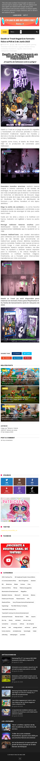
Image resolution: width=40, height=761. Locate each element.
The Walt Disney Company (19, 606)
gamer (28, 44)
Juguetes (21, 47)
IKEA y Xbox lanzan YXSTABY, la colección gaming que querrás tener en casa (19, 416)
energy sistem (17, 627)
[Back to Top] (20, 758)
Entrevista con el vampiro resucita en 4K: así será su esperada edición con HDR (25, 668)
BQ (3, 584)
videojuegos (13, 51)
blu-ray (4, 620)
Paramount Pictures (8, 598)
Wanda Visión (19, 616)
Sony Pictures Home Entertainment (23, 602)
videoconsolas (27, 49)
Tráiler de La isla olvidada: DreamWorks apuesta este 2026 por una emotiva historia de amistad (25, 736)
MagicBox (24, 591)
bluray (11, 620)
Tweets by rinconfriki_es (9, 530)
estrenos (27, 627)
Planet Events (20, 598)
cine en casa (27, 620)
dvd (10, 627)
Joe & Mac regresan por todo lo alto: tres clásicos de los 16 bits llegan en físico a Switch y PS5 (19, 379)
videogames (5, 51)
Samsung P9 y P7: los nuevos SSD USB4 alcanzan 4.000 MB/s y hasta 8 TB (24, 659)
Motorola (25, 595)
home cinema (6, 631)
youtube (22, 634)
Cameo (22, 584)
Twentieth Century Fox (9, 609)
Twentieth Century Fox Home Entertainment (15, 613)
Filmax (15, 588)
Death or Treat (21, 44)
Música (33, 595)
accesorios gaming (9, 406)
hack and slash (13, 47)
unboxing (4, 634)
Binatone (9, 584)
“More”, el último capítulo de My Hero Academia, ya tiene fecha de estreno (24, 727)
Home (5, 32)
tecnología (27, 631)
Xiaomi (33, 616)
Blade (16, 584)
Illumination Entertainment (10, 591)
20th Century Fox (7, 577)
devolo (4, 627)
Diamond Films (6, 588)
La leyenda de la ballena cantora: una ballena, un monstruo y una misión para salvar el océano (24, 712)
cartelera (18, 620)
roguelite (19, 49)
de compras (30, 624)
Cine (29, 584)
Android (33, 580)
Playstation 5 (12, 49)
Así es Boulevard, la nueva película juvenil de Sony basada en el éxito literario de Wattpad (24, 745)
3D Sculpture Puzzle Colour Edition (25, 577)
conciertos (5, 624)
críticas (22, 624)
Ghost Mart (4, 47)
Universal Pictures (7, 616)
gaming (33, 44)
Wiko (27, 616)
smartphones (17, 631)
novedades (4, 49)
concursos (14, 624)
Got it (25, 15)
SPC (28, 598)
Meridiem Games (29, 47)
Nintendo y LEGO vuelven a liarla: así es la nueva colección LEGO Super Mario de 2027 (19, 398)
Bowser (5, 388)
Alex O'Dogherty (23, 580)
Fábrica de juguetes (26, 588)
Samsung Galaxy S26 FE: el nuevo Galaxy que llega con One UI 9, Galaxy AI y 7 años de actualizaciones (25, 692)
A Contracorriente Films (9, 580)
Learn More (17, 15)
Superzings (5, 606)
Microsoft (17, 595)
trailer (34, 631)
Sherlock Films (6, 602)
